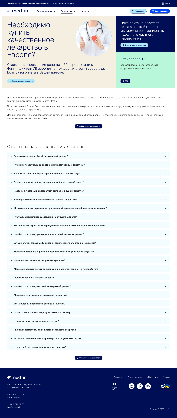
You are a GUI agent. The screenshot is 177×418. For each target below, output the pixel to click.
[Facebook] (140, 386)
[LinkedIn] (148, 386)
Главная (118, 377)
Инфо (167, 377)
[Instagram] (131, 386)
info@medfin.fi (13, 407)
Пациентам (153, 377)
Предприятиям (135, 377)
